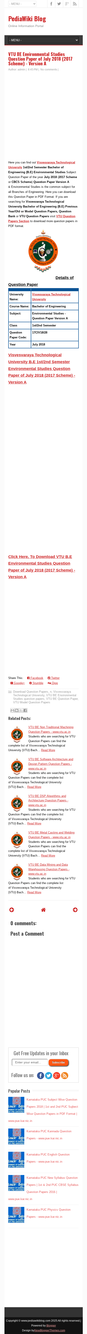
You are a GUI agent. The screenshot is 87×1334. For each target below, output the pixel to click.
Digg (54, 683)
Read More (48, 750)
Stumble (37, 683)
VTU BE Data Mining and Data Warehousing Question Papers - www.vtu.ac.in (48, 869)
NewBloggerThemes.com (49, 1330)
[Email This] (12, 710)
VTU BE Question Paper (62, 698)
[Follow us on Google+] (56, 1078)
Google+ (19, 683)
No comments (48, 69)
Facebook (36, 678)
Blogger (51, 1325)
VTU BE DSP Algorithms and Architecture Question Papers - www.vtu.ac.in (48, 800)
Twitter (55, 678)
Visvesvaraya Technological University (42, 693)
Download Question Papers (30, 691)
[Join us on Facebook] (40, 1078)
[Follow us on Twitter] (48, 1078)
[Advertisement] (43, 117)
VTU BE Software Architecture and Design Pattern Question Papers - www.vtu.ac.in (50, 764)
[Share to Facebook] (25, 710)
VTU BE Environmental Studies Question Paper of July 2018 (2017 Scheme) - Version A (40, 58)
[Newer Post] (11, 910)
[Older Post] (75, 910)
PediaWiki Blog (27, 18)
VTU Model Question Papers (31, 702)
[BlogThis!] (16, 710)
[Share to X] (21, 710)
